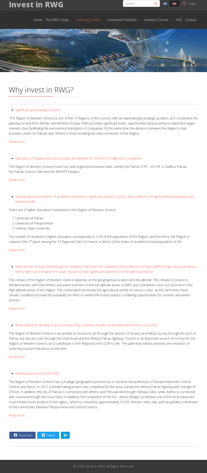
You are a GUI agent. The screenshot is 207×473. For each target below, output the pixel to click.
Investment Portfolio (122, 20)
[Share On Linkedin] (65, 435)
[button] (188, 3)
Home (37, 20)
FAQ (179, 20)
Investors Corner (156, 20)
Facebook (25, 435)
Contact (190, 20)
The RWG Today (57, 20)
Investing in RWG (88, 20)
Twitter (50, 435)
